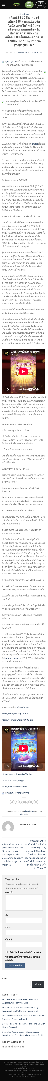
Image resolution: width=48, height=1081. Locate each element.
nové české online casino (24, 1076)
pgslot (35, 143)
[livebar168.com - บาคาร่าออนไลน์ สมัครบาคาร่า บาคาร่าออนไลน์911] (16, 4)
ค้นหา (4, 978)
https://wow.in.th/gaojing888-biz (17, 774)
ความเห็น (9, 892)
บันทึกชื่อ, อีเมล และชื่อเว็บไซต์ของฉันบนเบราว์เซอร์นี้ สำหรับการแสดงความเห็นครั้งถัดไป (23, 956)
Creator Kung (35, 52)
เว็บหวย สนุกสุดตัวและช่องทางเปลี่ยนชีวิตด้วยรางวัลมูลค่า (24, 1066)
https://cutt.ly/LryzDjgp (13, 780)
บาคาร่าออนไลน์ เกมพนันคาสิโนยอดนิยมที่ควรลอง (23, 1063)
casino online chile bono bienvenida (24, 1074)
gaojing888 (10, 61)
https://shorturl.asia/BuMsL (14, 786)
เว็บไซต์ (8, 939)
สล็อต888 (23, 814)
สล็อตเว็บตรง (24, 14)
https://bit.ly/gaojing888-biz (15, 713)
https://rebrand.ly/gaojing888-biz (17, 719)
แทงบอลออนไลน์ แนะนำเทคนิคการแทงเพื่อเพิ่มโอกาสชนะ (24, 1072)
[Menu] (3, 4)
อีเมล (8, 927)
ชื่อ (7, 915)
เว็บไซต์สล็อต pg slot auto (24, 1069)
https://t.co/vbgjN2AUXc (17, 792)
